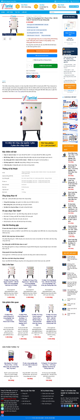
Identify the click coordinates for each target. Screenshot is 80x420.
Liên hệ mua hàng (26, 403)
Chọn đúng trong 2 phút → (70, 86)
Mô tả (3, 82)
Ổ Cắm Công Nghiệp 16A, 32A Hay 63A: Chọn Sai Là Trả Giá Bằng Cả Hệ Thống (72, 275)
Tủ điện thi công (37, 16)
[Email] (2, 412)
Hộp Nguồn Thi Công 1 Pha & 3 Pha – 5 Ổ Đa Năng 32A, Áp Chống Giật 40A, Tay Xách (11, 365)
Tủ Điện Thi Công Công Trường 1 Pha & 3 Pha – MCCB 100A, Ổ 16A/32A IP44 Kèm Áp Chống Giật (37, 320)
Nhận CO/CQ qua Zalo (70, 33)
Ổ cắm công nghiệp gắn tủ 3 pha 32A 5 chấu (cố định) (30, 364)
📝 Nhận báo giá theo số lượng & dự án (41, 60)
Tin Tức (17, 12)
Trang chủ (29, 16)
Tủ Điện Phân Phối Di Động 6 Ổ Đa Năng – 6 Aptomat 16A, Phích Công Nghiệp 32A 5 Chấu (23, 320)
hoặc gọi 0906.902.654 (70, 39)
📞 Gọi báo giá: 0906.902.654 (42, 50)
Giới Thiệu (10, 12)
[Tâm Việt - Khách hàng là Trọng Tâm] (7, 6)
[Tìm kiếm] (77, 12)
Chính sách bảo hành (71, 314)
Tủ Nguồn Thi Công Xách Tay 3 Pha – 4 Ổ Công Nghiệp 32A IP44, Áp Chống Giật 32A (49, 365)
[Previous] (4, 25)
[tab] (3, 82)
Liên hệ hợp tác (26, 401)
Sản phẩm (24, 398)
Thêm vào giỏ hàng (46, 66)
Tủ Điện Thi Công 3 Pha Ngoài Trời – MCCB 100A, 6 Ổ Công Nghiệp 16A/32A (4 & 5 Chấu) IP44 (30, 283)
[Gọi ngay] (2, 405)
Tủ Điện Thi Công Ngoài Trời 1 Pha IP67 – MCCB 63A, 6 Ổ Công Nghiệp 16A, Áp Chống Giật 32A (51, 319)
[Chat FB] (2, 415)
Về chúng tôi (25, 396)
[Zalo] (2, 408)
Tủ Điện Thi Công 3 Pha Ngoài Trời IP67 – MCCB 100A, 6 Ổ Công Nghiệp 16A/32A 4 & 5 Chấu (11, 282)
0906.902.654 (71, 90)
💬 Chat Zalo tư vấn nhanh (42, 55)
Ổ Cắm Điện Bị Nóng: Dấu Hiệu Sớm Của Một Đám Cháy (72, 258)
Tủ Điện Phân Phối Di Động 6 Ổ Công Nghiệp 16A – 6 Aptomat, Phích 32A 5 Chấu (8, 318)
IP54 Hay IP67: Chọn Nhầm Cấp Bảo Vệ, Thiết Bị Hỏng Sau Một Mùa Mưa (72, 266)
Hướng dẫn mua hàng (71, 299)
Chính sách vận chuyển (71, 304)
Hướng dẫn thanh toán (48, 396)
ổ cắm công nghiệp (19, 91)
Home (3, 12)
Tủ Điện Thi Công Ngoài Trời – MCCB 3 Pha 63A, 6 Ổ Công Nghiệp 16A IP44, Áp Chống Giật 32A (48, 282)
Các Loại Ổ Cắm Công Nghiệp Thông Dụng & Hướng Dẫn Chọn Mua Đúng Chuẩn (72, 292)
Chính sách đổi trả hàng (72, 309)
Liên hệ (24, 12)
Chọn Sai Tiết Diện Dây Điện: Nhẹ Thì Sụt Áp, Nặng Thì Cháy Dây (72, 284)
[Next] (21, 25)
